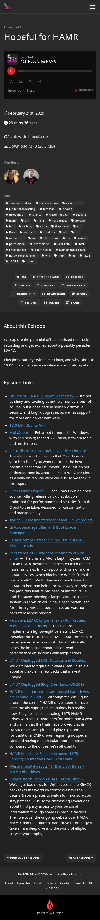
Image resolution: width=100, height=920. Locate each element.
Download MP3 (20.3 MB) (31, 146)
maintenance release (71, 249)
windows (49, 232)
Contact (66, 883)
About (8, 883)
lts (73, 255)
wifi (47, 255)
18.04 (86, 255)
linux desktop (17, 249)
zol (33, 238)
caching (27, 226)
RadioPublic (26, 294)
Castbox (77, 277)
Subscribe (52, 888)
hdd (11, 226)
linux (60, 255)
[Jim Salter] (31, 177)
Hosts (38, 883)
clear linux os (42, 249)
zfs (68, 238)
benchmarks (41, 244)
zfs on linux (50, 238)
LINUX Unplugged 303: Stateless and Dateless (48, 660)
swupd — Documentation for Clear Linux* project (50, 520)
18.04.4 (13, 261)
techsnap (48, 209)
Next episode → (80, 858)
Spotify (81, 294)
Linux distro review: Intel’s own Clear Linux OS (48, 450)
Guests (51, 883)
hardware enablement (22, 255)
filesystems (61, 226)
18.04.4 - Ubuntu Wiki (27, 425)
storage (79, 220)
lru (76, 232)
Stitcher (31, 302)
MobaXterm (19, 432)
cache (43, 226)
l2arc (11, 232)
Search (80, 883)
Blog (92, 883)
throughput (16, 214)
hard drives (59, 220)
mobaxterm (16, 238)
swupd (81, 238)
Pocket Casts (75, 285)
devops (67, 209)
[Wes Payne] (11, 177)
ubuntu (30, 261)
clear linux (63, 244)
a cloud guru (73, 203)
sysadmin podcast (20, 203)
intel (81, 244)
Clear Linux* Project (26, 490)
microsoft (29, 232)
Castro (24, 285)
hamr (40, 220)
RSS (23, 277)
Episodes (23, 883)
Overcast (48, 285)
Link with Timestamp (28, 136)
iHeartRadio (56, 294)
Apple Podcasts (48, 277)
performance (17, 244)
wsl (64, 232)
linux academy (48, 203)
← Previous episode (23, 858)
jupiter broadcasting (21, 209)
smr (27, 220)
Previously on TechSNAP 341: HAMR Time (44, 779)
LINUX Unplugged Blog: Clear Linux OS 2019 (47, 684)
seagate (80, 214)
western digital (58, 214)
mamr (12, 220)
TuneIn (54, 302)
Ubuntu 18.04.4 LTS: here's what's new (42, 395)
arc (78, 226)
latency (36, 214)
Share (75, 302)
